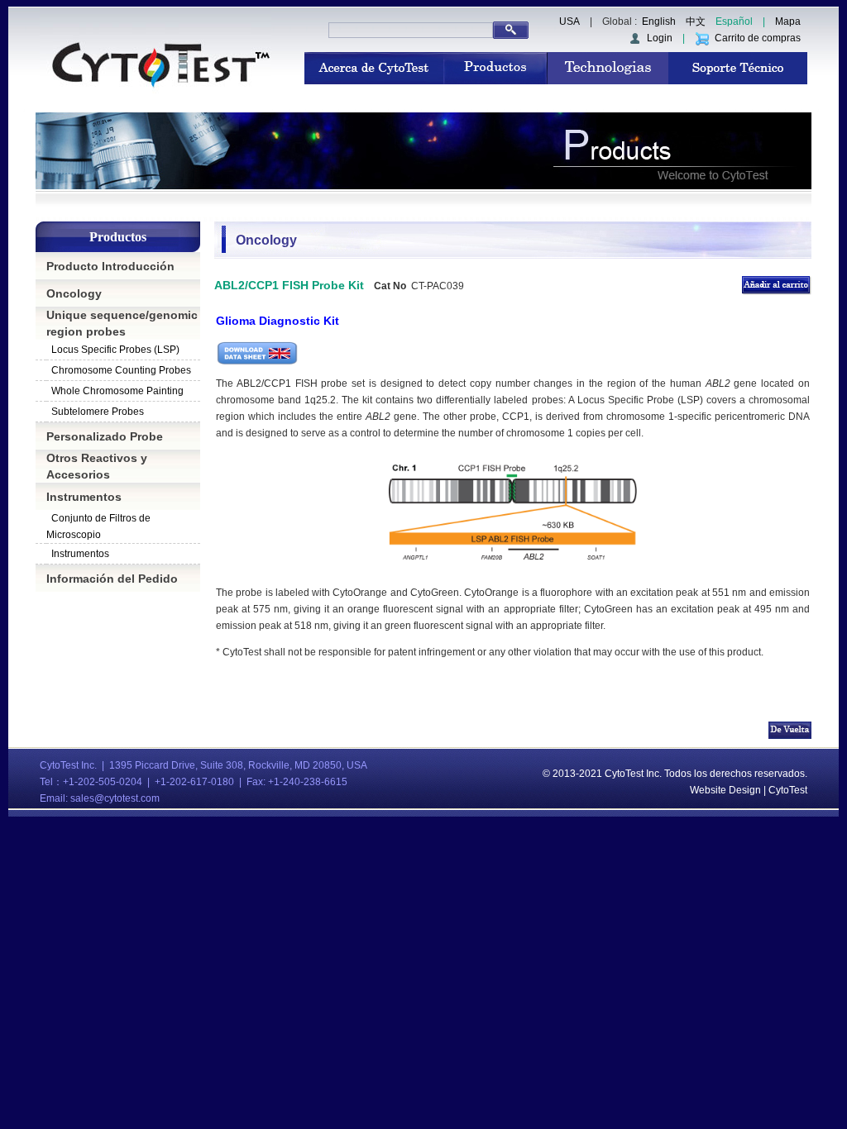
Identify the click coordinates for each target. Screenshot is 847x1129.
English (659, 21)
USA (569, 21)
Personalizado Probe (104, 436)
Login (657, 38)
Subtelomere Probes (97, 411)
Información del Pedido (112, 578)
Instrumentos (84, 496)
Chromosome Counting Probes (121, 370)
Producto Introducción (110, 266)
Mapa (788, 21)
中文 (696, 21)
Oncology (74, 293)
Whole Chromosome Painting (117, 391)
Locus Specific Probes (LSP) (115, 349)
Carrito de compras (755, 38)
